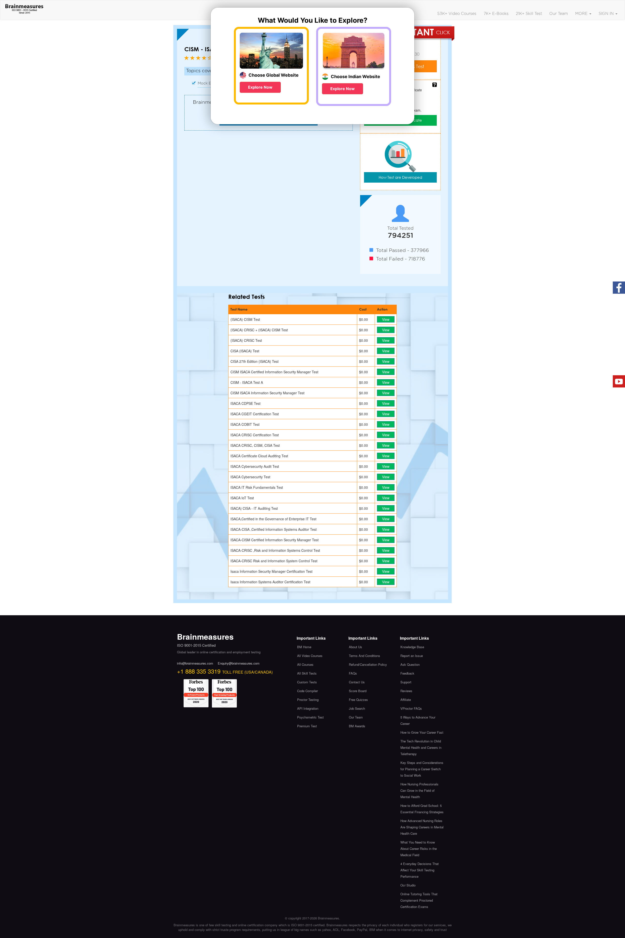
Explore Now (260, 87)
